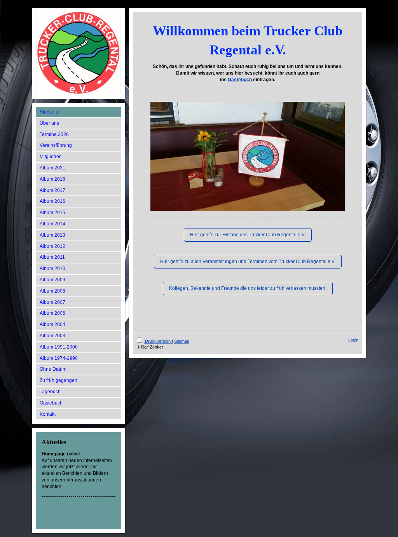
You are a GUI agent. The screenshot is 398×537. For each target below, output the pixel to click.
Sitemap (181, 341)
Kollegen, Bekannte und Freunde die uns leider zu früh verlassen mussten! (247, 288)
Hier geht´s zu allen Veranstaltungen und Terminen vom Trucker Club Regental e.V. (247, 261)
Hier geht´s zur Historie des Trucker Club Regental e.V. (247, 234)
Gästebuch (240, 79)
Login (353, 340)
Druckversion (158, 341)
